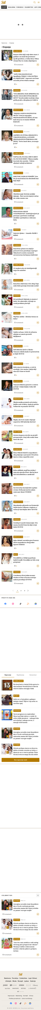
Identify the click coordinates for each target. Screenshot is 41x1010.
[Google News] (35, 603)
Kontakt (25, 995)
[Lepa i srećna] (7, 988)
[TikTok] (20, 603)
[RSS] (28, 603)
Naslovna (4, 43)
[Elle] (28, 985)
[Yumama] (32, 988)
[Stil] (3, 2)
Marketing (19, 995)
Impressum (11, 995)
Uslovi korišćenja (27, 998)
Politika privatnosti (14, 998)
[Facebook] (5, 603)
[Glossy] (35, 985)
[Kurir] (5, 985)
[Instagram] (13, 603)
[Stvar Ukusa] (20, 991)
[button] (18, 64)
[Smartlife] (15, 988)
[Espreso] (21, 985)
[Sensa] (23, 988)
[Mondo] (13, 985)
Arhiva (31, 995)
